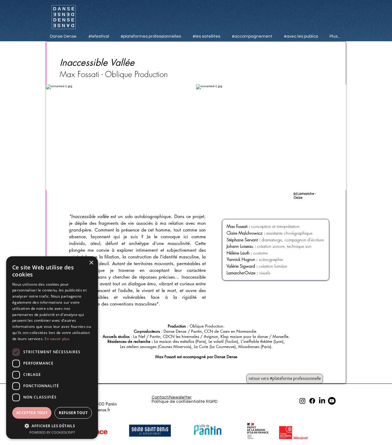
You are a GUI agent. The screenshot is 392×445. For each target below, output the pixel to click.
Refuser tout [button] (73, 412)
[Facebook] (312, 401)
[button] (52, 425)
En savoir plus (57, 338)
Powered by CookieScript (52, 432)
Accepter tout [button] (31, 412)
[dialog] (52, 347)
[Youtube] (332, 401)
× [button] (91, 263)
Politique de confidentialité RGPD (184, 401)
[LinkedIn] (322, 401)
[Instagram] (302, 401)
